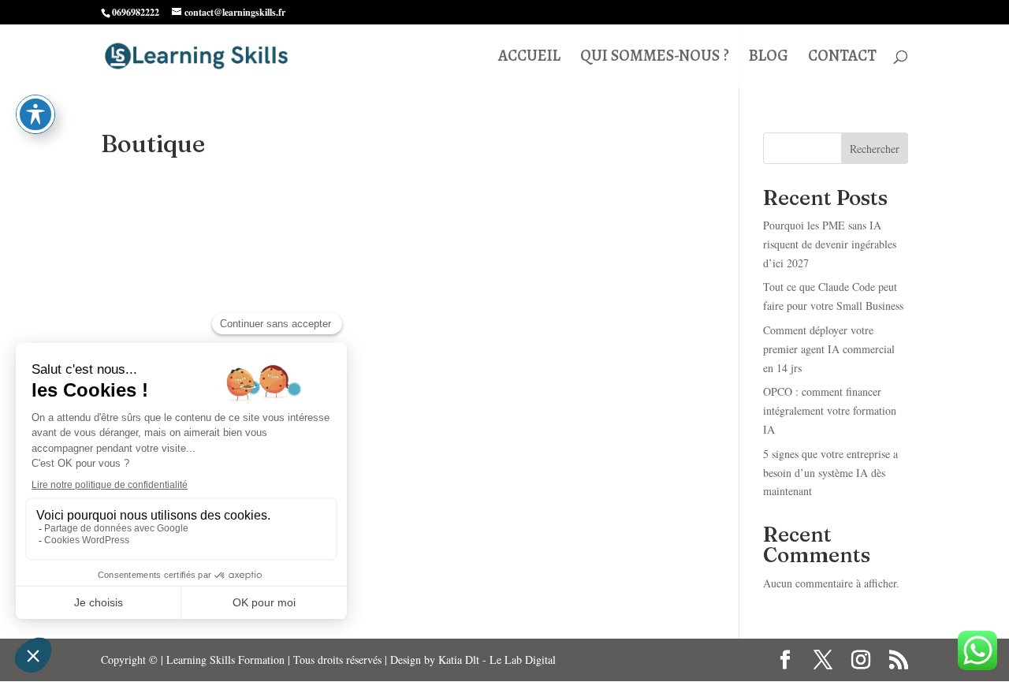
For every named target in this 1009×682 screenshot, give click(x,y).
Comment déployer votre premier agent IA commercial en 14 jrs (829, 348)
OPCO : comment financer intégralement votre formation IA (829, 410)
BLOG (768, 58)
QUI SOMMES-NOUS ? (654, 58)
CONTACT (842, 58)
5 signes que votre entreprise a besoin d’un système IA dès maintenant (830, 472)
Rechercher (874, 148)
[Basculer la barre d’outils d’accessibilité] (35, 114)
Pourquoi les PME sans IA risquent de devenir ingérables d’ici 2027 (829, 244)
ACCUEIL (529, 58)
